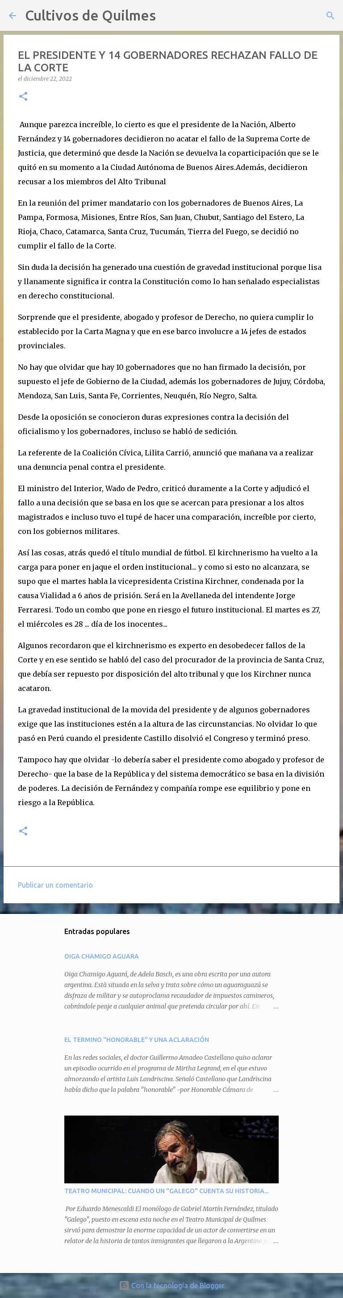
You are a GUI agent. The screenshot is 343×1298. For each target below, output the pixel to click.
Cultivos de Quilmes (90, 15)
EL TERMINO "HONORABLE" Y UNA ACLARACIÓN (136, 1039)
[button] (23, 97)
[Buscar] (168, 15)
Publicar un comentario (55, 885)
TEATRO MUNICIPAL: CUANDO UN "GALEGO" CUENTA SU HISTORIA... (166, 1191)
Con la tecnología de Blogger (177, 1285)
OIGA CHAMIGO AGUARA (101, 956)
